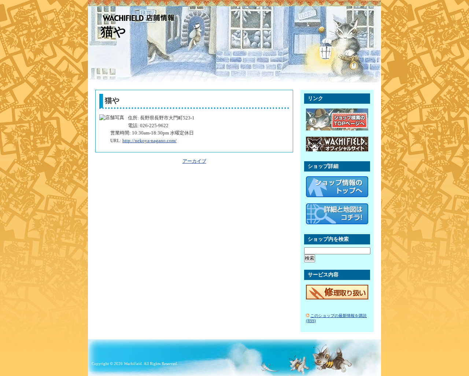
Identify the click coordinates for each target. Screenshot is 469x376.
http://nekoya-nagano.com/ (149, 140)
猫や (113, 31)
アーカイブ (194, 161)
